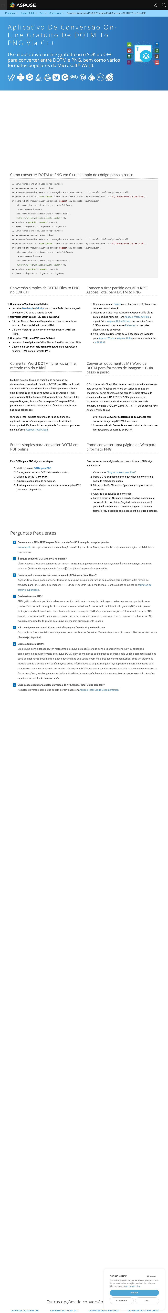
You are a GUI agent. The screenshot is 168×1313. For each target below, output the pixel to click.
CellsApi (39, 308)
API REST (100, 342)
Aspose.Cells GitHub (118, 321)
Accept (134, 1293)
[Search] (164, 5)
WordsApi (27, 308)
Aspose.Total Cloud (37, 429)
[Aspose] (22, 5)
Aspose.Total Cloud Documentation (99, 689)
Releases (130, 325)
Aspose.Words (106, 338)
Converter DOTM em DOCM (143, 1310)
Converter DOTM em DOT (64, 1310)
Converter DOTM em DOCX (104, 1310)
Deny (147, 1301)
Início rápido (24, 547)
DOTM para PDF (42, 468)
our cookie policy (132, 1286)
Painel (117, 304)
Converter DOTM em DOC (25, 1310)
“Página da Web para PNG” (121, 472)
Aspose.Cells (124, 338)
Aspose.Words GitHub (137, 316)
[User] (156, 5)
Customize (121, 1301)
